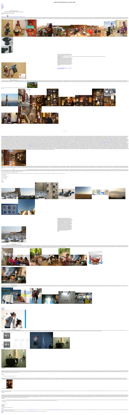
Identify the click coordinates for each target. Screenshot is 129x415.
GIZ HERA (2, 266)
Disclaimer (2, 408)
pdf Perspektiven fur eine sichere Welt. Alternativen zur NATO (55, 409)
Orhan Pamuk (110, 138)
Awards (2, 5)
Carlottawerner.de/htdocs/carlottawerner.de (31, 409)
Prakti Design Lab (6, 266)
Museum (2, 7)
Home (2, 412)
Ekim (2, 8)
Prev (1, 88)
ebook (92, 409)
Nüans (58, 231)
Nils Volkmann (3, 309)
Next (2, 88)
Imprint (2, 6)
